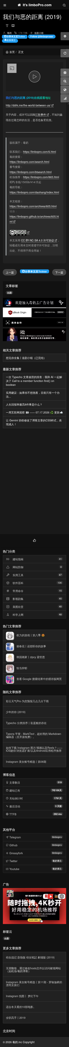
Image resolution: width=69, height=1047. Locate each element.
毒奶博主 (57, 861)
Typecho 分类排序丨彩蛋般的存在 (26, 723)
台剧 (9, 292)
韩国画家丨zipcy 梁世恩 (30, 657)
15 (60, 590)
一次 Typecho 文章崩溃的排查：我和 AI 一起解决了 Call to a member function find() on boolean (34, 381)
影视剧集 (18, 599)
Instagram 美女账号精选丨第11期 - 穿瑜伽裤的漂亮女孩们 (34, 983)
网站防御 (18, 567)
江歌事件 (40, 114)
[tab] (34, 540)
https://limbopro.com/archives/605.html (33, 206)
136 (60, 582)
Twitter (13, 861)
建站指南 (18, 559)
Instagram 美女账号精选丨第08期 (26, 761)
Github (13, 845)
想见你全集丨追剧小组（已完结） (26, 358)
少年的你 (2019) (15, 712)
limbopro (57, 837)
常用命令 (18, 591)
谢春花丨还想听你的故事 (31, 646)
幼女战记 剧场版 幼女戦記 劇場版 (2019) (30, 957)
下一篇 (59, 272)
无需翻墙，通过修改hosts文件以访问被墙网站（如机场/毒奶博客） (33, 969)
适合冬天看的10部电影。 (21, 1007)
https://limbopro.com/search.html (29, 162)
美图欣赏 (18, 607)
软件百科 (18, 583)
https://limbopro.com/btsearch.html (31, 172)
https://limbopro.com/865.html (41, 177)
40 (60, 606)
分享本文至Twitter (16, 36)
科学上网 (18, 615)
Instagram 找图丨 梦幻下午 (22, 996)
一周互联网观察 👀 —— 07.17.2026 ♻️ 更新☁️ (34, 412)
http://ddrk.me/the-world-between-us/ (28, 105)
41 (60, 559)
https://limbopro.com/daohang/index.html (34, 192)
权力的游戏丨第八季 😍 (30, 635)
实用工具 (18, 575)
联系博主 (11, 40)
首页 (12, 52)
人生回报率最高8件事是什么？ (24, 404)
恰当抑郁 (21, 668)
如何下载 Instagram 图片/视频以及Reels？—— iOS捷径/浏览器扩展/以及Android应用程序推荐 (34, 749)
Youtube (14, 869)
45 (60, 598)
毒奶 (9, 32)
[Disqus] (34, 482)
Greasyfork (16, 853)
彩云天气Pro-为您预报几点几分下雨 (27, 701)
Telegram (15, 837)
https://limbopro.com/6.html (39, 152)
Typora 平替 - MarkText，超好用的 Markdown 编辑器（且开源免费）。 (33, 735)
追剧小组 (39, 32)
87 (60, 574)
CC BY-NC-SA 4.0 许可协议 (37, 240)
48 (60, 614)
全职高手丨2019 (15, 1018)
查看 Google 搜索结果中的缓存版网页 (39, 679)
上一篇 (10, 272)
